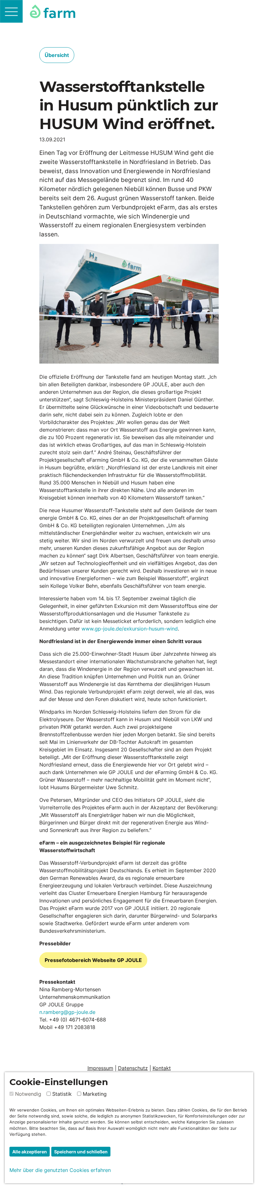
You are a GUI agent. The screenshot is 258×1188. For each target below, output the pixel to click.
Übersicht (57, 55)
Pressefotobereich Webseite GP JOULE (93, 960)
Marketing (95, 1094)
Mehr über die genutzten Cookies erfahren (60, 1170)
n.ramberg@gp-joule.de (67, 1012)
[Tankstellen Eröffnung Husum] (129, 304)
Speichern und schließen (81, 1151)
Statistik (62, 1094)
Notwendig (28, 1094)
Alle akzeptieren (29, 1151)
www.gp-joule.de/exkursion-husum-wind (129, 628)
